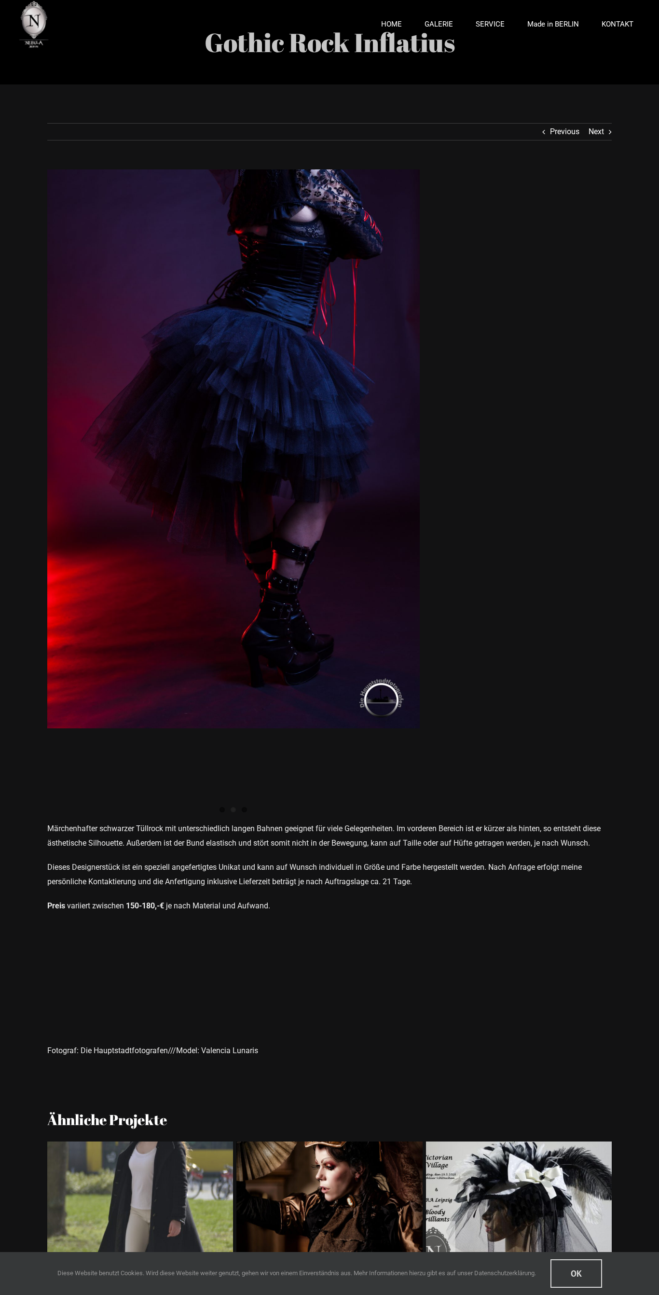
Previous (564, 131)
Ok (576, 1273)
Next (596, 131)
